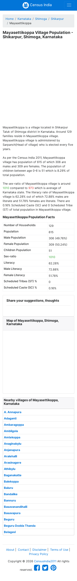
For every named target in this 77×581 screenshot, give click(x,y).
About (10, 549)
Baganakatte (12, 475)
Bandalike (11, 494)
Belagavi (10, 532)
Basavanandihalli (15, 507)
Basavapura (12, 513)
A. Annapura (12, 412)
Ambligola (11, 431)
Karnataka (24, 19)
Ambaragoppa (14, 424)
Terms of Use (59, 549)
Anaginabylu (12, 443)
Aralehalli (10, 456)
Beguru (9, 519)
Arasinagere (12, 462)
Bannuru (10, 500)
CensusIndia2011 (45, 561)
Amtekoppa (12, 437)
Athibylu (9, 469)
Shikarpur (57, 19)
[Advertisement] (38, 84)
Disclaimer (39, 549)
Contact (23, 549)
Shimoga (41, 19)
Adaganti (10, 418)
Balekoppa (11, 481)
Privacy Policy (38, 554)
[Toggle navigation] (69, 5)
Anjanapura (12, 450)
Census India (40, 5)
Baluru (8, 488)
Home (10, 19)
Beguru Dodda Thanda (19, 525)
